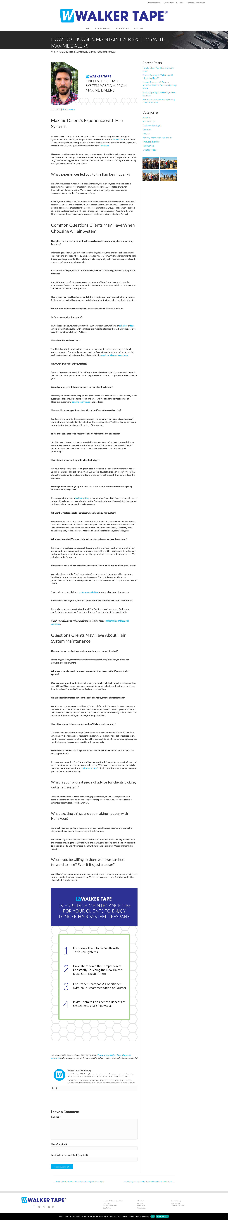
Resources (138, 29)
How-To (146, 133)
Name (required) (59, 1144)
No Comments (68, 109)
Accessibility (175, 1203)
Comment (55, 1117)
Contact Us (141, 1205)
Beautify (146, 117)
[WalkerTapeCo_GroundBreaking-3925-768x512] (168, 175)
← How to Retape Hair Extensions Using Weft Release (78, 1181)
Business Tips (148, 121)
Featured (146, 129)
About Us (140, 1201)
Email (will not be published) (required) (69, 1155)
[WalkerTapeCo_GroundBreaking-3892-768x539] (150, 163)
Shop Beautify (122, 29)
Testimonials (148, 145)
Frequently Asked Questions (113, 1201)
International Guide (109, 1205)
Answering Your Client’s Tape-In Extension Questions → (149, 1181)
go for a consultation (88, 592)
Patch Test (106, 1203)
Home (87, 29)
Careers (140, 1203)
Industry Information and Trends (157, 137)
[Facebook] (57, 1088)
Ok (153, 1216)
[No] (225, 1216)
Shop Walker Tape (103, 29)
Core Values (141, 1208)
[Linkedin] (53, 1088)
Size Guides (107, 1208)
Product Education (150, 141)
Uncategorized (149, 149)
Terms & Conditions (178, 1205)
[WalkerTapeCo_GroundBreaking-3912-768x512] (150, 175)
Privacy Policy (176, 1201)
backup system (82, 498)
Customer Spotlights (152, 125)
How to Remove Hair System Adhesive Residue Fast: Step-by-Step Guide (159, 85)
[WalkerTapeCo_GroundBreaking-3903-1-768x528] (168, 163)
